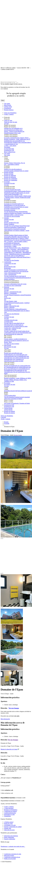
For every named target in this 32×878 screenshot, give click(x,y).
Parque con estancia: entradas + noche (19, 230)
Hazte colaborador (9, 837)
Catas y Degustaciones (10, 273)
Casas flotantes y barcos (20, 213)
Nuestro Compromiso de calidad (13, 826)
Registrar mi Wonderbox (10, 810)
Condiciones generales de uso (12, 857)
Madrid (6, 391)
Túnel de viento (23, 326)
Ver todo (14, 122)
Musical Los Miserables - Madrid (18, 252)
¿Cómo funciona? (9, 808)
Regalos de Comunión (18, 369)
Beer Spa (8, 304)
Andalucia (10, 395)
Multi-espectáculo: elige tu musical (17, 254)
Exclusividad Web (9, 148)
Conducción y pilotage (10, 328)
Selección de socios (9, 830)
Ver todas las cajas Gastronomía (12, 285)
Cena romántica (12, 271)
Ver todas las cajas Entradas (11, 260)
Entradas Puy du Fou (9, 128)
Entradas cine (14, 257)
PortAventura (10, 227)
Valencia (19, 391)
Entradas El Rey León (15, 133)
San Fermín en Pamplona (11, 403)
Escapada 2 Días (12, 196)
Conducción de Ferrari (15, 331)
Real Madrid (12, 237)
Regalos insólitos (12, 142)
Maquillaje (17, 310)
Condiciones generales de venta (12, 854)
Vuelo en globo (14, 325)
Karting (26, 332)
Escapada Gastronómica (10, 284)
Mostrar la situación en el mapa (9, 749)
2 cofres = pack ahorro (10, 145)
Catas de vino (17, 276)
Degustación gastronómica (15, 277)
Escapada (6, 423)
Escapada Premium (11, 194)
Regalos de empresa (9, 411)
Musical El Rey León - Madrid (17, 248)
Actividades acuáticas (13, 164)
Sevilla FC (16, 238)
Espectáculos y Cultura (10, 244)
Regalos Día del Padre (15, 372)
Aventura (6, 315)
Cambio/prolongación (10, 813)
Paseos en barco (13, 131)
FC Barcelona (19, 237)
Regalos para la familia (16, 356)
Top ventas (7, 103)
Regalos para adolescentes (15, 358)
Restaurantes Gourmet (15, 270)
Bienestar (6, 287)
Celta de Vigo (18, 240)
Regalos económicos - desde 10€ (13, 139)
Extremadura (10, 397)
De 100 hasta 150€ (17, 380)
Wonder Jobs (7, 828)
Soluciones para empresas (11, 836)
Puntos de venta (8, 823)
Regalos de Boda (8, 172)
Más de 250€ (10, 381)
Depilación (11, 310)
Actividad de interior (15, 340)
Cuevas (21, 215)
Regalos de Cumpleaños (10, 178)
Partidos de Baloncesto (13, 243)
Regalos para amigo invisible (15, 361)
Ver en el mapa (18, 435)
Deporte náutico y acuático (11, 339)
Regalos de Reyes (13, 370)
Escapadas (7, 181)
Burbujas (11, 211)
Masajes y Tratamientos (10, 292)
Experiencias (7, 108)
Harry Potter (17, 227)
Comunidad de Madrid (16, 398)
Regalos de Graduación (19, 365)
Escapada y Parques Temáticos (17, 197)
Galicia (6, 395)
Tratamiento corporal (19, 295)
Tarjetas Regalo (8, 408)
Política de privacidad (10, 858)
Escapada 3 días (21, 196)
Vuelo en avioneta (14, 326)
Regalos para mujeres (14, 354)
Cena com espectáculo (22, 271)
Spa (5, 298)
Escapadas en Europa (10, 204)
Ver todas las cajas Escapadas (12, 216)
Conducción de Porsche (17, 332)
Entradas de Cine (13, 144)
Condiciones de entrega (10, 811)
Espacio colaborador (9, 839)
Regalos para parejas (13, 141)
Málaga (24, 391)
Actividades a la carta (10, 825)
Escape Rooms (22, 257)
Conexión (3, 417)
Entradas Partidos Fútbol (10, 235)
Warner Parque (19, 226)
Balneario (11, 303)
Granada (28, 391)
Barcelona (10, 391)
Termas (16, 303)
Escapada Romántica (9, 189)
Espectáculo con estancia (20, 254)
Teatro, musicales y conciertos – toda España (16, 248)
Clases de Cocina (21, 284)
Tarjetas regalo (8, 106)
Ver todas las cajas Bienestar (11, 314)
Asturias (21, 397)
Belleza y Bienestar (9, 306)
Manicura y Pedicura (14, 309)
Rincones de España (13, 207)
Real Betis (11, 238)
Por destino (7, 383)
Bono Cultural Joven (9, 152)
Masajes (11, 295)
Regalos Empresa (8, 110)
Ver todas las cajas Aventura (11, 343)
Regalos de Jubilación (10, 175)
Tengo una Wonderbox (10, 113)
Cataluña (16, 397)
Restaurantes (7, 266)
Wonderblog (7, 816)
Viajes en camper (23, 170)
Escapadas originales (9, 137)
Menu (2, 100)
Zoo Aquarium (14, 229)
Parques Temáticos (9, 222)
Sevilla (15, 391)
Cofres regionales (22, 142)
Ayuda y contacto (9, 114)
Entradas (6, 218)
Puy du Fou (12, 226)
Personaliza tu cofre (9, 814)
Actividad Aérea (8, 320)
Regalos (6, 422)
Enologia (11, 276)
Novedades (7, 147)
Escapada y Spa (16, 191)
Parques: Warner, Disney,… (22, 137)
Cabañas (11, 213)
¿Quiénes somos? (8, 822)
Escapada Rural (13, 193)
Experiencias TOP (9, 150)
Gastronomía (7, 262)
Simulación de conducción (15, 334)
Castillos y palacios (14, 215)
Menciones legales (9, 855)
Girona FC (12, 240)
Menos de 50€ (25, 378)
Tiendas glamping (18, 211)
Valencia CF (22, 238)
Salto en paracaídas (14, 323)
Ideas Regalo (7, 105)
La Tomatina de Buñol (24, 403)
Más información (5, 719)
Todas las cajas (8, 120)
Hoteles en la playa (9, 169)
